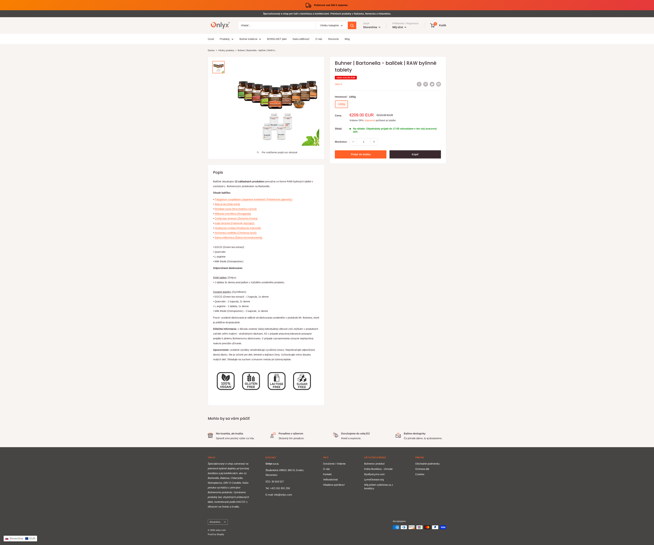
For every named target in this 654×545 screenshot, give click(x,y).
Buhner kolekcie (248, 38)
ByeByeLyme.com (374, 474)
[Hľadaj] (352, 25)
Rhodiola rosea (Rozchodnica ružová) (236, 208)
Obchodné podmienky (427, 463)
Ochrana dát (422, 468)
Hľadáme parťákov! (334, 484)
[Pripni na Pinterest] (425, 84)
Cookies (419, 474)
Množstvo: (341, 141)
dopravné (370, 120)
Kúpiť (415, 154)
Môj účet (398, 27)
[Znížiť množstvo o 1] (353, 141)
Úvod (211, 38)
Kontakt (327, 474)
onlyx (338, 84)
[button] (20, 538)
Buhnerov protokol (374, 463)
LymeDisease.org (374, 479)
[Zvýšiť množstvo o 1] (374, 141)
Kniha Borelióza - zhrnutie (378, 468)
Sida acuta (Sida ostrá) (227, 204)
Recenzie (333, 38)
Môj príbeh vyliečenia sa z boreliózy (378, 486)
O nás (318, 38)
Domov (211, 50)
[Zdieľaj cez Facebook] (419, 84)
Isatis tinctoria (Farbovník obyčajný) (234, 223)
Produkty (225, 38)
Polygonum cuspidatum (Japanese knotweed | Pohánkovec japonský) (253, 199)
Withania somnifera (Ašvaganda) (233, 213)
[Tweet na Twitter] (432, 84)
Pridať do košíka (360, 154)
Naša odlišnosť (301, 38)
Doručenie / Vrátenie (334, 463)
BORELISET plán (277, 38)
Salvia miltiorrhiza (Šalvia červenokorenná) (239, 237)
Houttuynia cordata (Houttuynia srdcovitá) (238, 227)
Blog (347, 38)
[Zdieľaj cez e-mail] (438, 84)
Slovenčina (215, 522)
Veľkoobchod (330, 479)
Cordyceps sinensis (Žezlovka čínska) (236, 218)
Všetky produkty (226, 50)
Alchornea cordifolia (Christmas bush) (235, 232)
